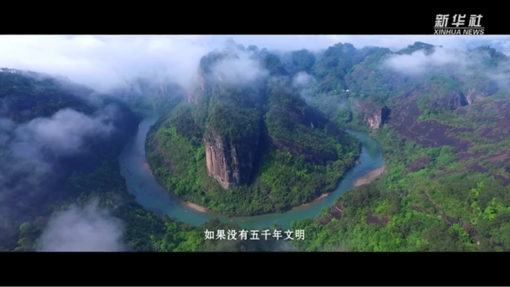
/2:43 (10, 284)
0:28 (6, 284)
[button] (2, 284)
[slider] (500, 284)
